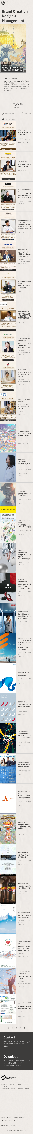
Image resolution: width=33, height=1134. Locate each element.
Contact (12, 1121)
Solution (21, 1117)
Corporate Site (14, 1125)
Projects (15, 1117)
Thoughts (4, 1121)
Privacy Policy (5, 1125)
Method (9, 1117)
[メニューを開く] (30, 3)
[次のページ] (24, 1028)
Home (3, 1117)
